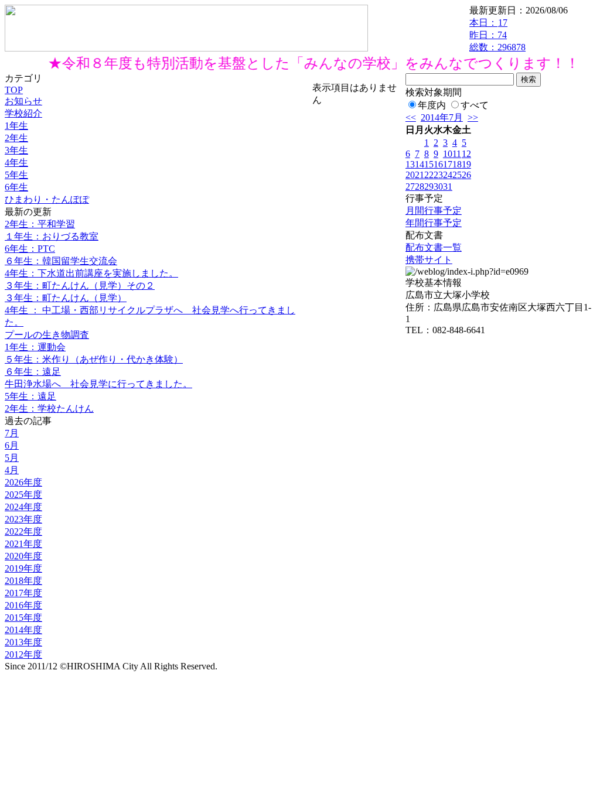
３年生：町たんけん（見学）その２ (80, 285)
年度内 (432, 105)
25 (457, 175)
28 (419, 187)
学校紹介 (23, 113)
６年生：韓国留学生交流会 (61, 261)
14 (419, 164)
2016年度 (23, 605)
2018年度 (23, 581)
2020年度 (23, 556)
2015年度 (23, 618)
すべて (475, 105)
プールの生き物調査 (47, 335)
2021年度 (23, 544)
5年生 (16, 175)
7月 (12, 433)
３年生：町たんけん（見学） (66, 298)
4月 (12, 470)
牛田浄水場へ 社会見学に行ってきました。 (98, 384)
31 (447, 187)
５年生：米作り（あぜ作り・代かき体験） (94, 359)
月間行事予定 (433, 211)
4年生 (16, 162)
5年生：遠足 (30, 396)
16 (438, 164)
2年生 (16, 138)
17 (447, 164)
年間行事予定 (433, 223)
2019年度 (23, 568)
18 (457, 164)
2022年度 (23, 531)
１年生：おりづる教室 (51, 236)
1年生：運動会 (35, 347)
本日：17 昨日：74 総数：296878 (497, 35)
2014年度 (23, 630)
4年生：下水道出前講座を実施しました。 (91, 273)
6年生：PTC (30, 249)
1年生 (16, 126)
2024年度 (23, 507)
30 (438, 187)
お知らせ (23, 101)
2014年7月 (442, 117)
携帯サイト (428, 260)
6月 (12, 445)
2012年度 (23, 654)
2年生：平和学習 (40, 224)
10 (447, 154)
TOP (14, 90)
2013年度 (23, 642)
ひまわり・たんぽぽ (47, 199)
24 (447, 175)
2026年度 (23, 482)
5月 (12, 458)
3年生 (16, 150)
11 (456, 154)
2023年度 (23, 519)
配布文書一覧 (433, 247)
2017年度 (23, 593)
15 (429, 164)
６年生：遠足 (33, 372)
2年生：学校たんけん (49, 408)
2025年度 (23, 495)
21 (419, 175)
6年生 (16, 187)
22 (429, 175)
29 (429, 187)
